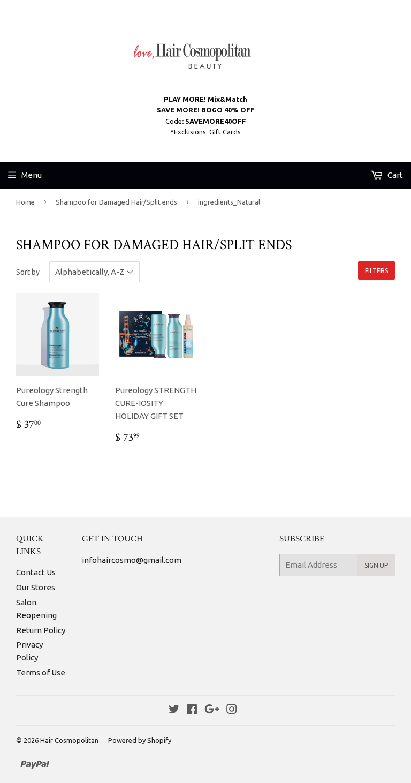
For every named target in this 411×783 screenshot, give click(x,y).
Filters (376, 270)
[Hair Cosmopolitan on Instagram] (231, 710)
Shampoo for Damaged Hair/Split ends (116, 202)
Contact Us (36, 572)
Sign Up (376, 565)
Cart (394, 174)
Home (25, 202)
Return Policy (40, 630)
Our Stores (35, 587)
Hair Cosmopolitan (69, 740)
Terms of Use (40, 672)
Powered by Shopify (139, 740)
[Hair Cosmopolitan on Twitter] (174, 710)
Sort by (28, 272)
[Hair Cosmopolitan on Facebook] (191, 710)
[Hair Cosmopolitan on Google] (211, 710)
